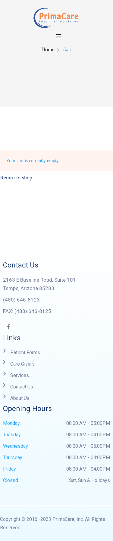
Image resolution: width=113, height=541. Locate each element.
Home (48, 49)
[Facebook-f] (8, 326)
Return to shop (16, 178)
